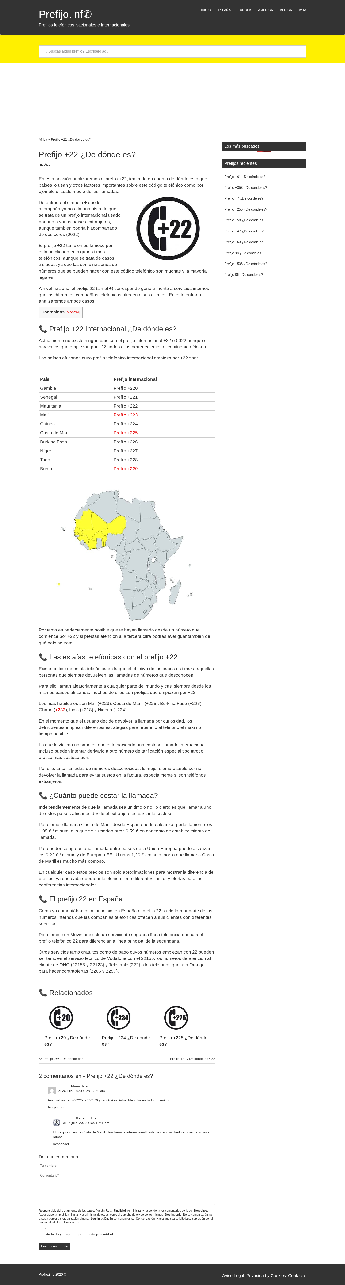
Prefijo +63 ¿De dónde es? (244, 242)
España (224, 10)
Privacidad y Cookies (266, 1275)
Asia (302, 10)
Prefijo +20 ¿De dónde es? (67, 1040)
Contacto (296, 1275)
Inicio (206, 10)
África (286, 10)
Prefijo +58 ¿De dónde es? (244, 220)
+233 (60, 709)
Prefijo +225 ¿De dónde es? (183, 1040)
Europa (244, 10)
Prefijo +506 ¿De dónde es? (245, 264)
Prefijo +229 (126, 468)
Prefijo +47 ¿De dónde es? (244, 231)
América (265, 10)
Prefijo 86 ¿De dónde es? (243, 275)
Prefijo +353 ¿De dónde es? (245, 187)
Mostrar (73, 312)
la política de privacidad (94, 1234)
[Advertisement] (172, 98)
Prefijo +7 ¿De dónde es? (243, 198)
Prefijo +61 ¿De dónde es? (244, 177)
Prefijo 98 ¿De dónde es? (243, 253)
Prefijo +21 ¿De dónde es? (192, 1059)
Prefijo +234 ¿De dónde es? (126, 1040)
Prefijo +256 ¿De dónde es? (245, 209)
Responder (56, 1107)
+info (75, 1222)
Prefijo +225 (126, 432)
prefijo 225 (64, 1132)
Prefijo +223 (126, 414)
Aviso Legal (233, 1275)
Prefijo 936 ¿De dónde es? (61, 1059)
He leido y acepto (79, 1234)
